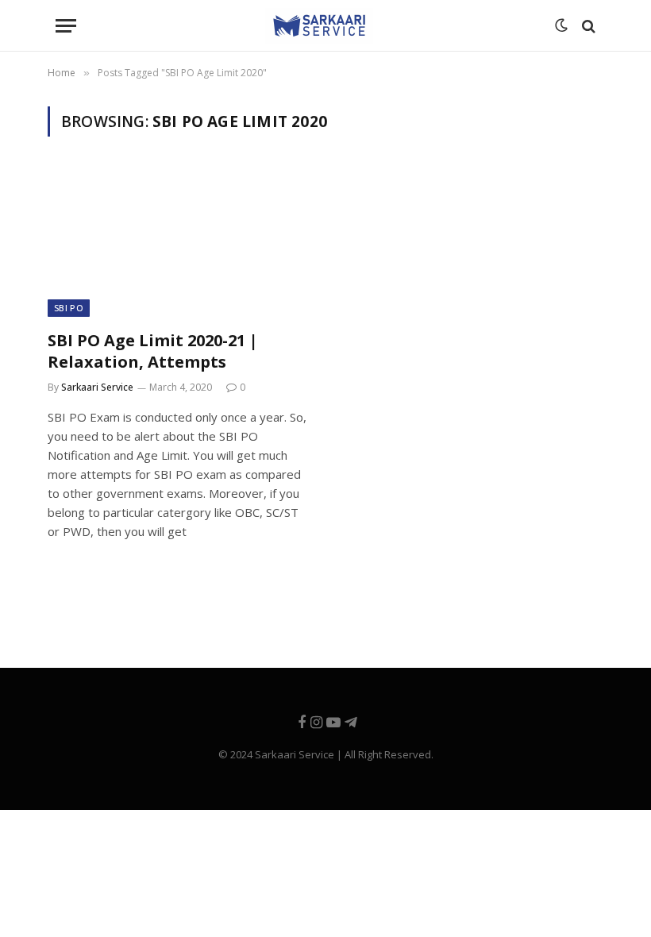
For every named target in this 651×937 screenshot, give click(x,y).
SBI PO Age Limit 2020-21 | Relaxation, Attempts (153, 351)
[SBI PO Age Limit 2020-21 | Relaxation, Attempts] (179, 242)
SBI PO (68, 308)
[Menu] (66, 26)
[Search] (587, 26)
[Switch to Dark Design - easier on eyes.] (559, 26)
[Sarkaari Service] (319, 26)
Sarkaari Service (97, 387)
